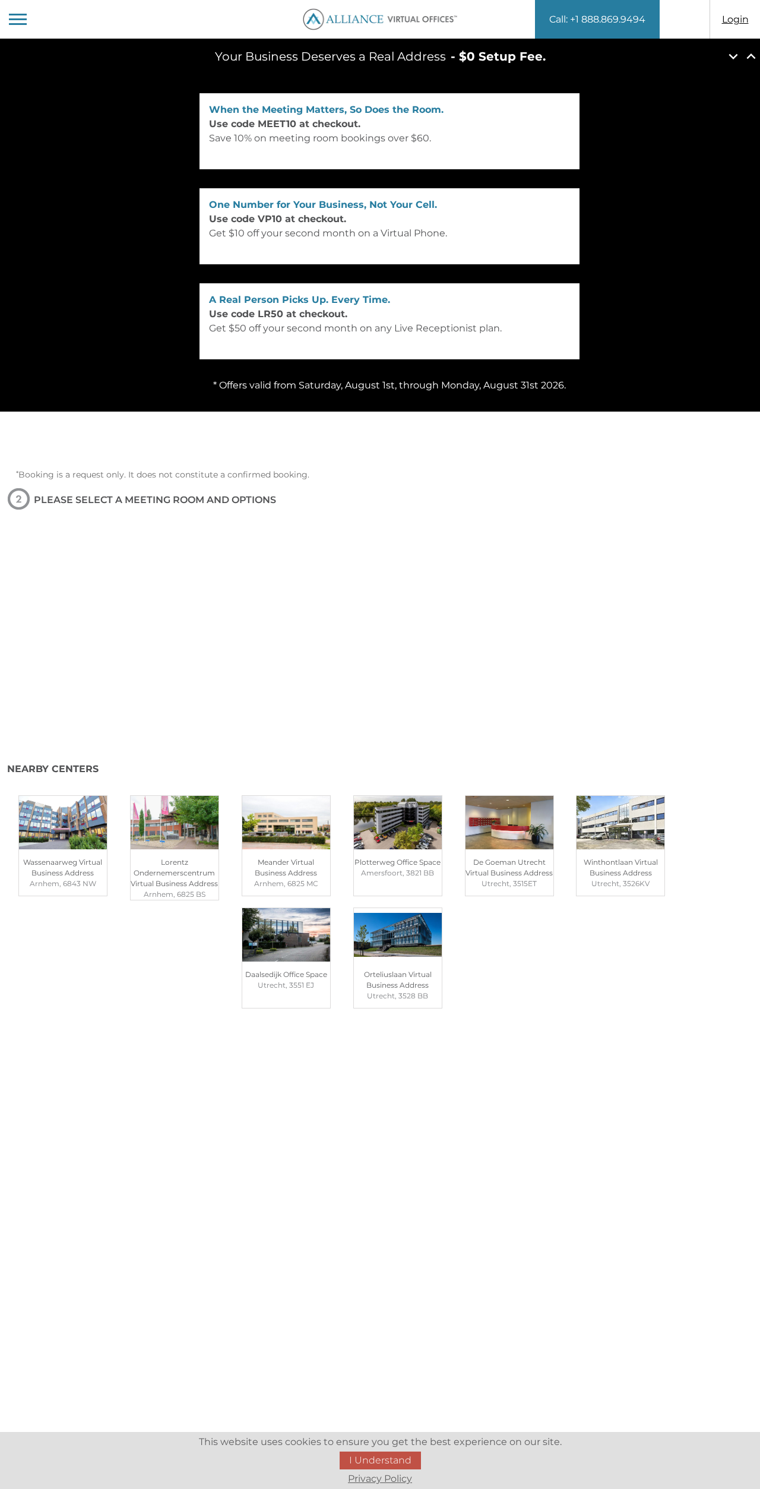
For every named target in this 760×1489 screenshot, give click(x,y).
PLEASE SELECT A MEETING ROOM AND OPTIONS (155, 499)
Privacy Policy (380, 1478)
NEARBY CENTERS (53, 768)
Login (735, 19)
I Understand (380, 1460)
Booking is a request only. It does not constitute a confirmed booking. (162, 474)
